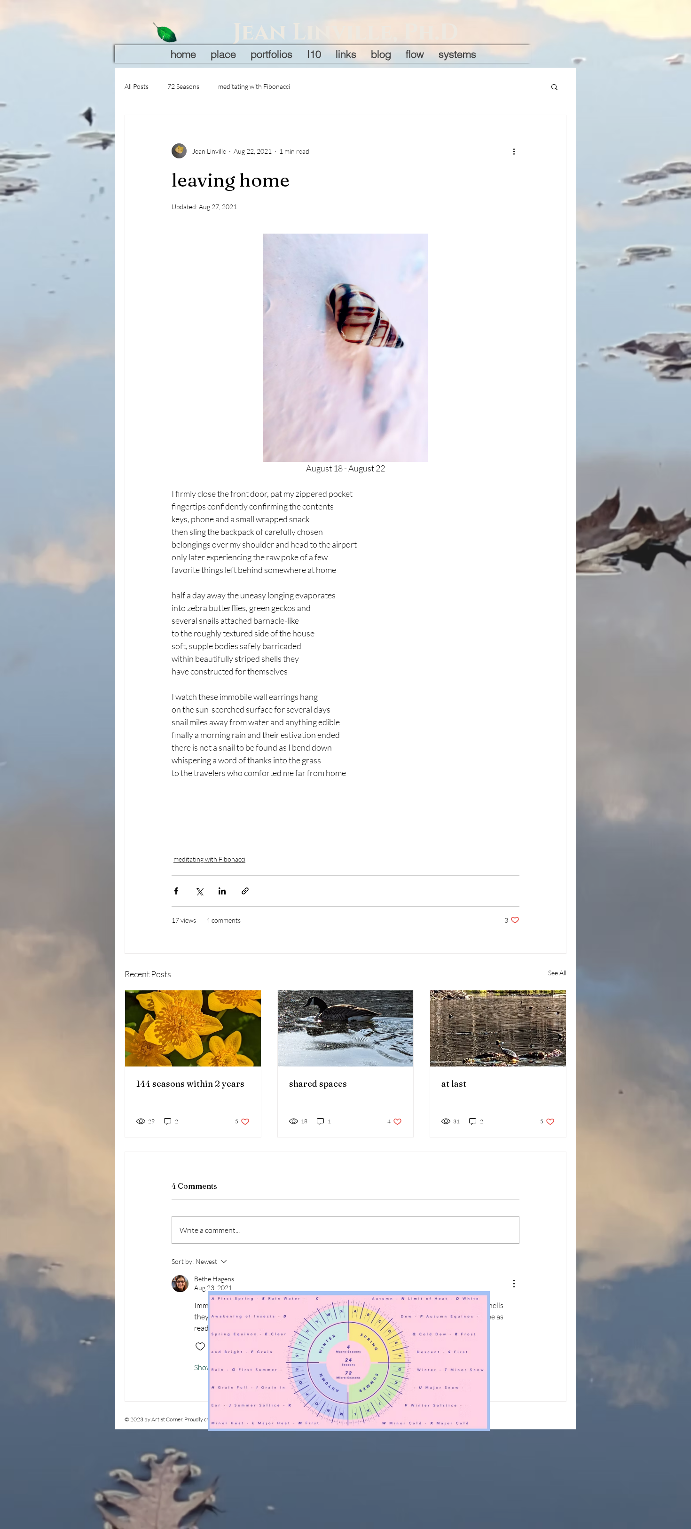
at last (453, 1083)
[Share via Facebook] (176, 890)
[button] (554, 86)
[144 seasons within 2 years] (193, 1028)
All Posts (137, 86)
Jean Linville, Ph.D (345, 32)
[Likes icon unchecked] (200, 1346)
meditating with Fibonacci (254, 86)
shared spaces (318, 1083)
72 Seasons (183, 86)
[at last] (498, 1028)
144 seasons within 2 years (190, 1083)
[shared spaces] (346, 1028)
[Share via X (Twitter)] (199, 890)
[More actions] (513, 151)
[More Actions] (513, 1283)
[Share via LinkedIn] (222, 890)
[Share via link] (245, 890)
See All (557, 973)
